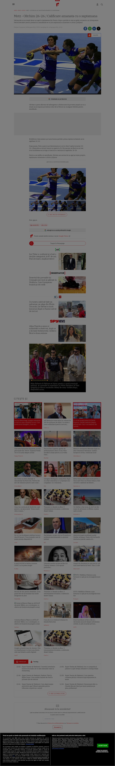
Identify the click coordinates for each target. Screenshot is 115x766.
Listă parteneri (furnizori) (58, 748)
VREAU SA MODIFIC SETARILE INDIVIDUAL (102, 751)
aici (14, 755)
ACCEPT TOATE (102, 745)
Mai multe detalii (30, 744)
